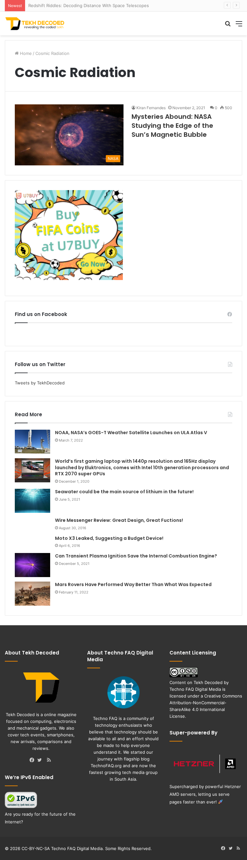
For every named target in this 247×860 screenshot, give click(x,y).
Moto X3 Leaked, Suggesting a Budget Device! (109, 538)
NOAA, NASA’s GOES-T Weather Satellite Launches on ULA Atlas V (131, 432)
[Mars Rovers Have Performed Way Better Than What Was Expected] (32, 594)
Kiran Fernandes (151, 107)
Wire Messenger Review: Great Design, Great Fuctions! (119, 520)
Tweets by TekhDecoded (40, 382)
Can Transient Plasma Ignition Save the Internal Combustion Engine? (136, 556)
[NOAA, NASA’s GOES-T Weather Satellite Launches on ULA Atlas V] (32, 442)
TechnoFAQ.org (106, 765)
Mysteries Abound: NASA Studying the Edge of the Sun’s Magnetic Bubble (172, 125)
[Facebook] (33, 760)
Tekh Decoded (208, 682)
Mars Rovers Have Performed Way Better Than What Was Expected (133, 584)
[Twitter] (41, 760)
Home (25, 53)
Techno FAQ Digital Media (195, 689)
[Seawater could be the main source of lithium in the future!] (32, 501)
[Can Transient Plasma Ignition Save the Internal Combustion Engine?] (32, 565)
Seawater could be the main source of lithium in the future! (124, 491)
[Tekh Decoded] (35, 23)
